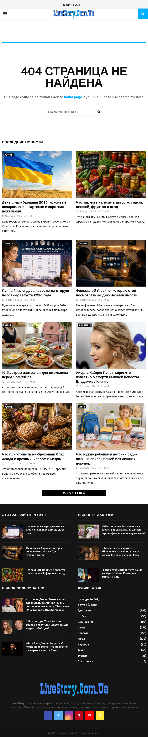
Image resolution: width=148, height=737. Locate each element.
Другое (82, 605)
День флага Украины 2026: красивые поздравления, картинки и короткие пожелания (34, 207)
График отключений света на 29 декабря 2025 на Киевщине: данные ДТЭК (122, 573)
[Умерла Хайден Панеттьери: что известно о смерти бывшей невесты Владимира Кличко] (111, 345)
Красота (9, 243)
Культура (9, 155)
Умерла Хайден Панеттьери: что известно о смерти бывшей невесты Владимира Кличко (107, 377)
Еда (80, 155)
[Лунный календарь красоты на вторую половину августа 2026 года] (37, 263)
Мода (81, 638)
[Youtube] (89, 715)
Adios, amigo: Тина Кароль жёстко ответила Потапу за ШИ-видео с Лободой (47, 625)
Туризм (82, 655)
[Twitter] (58, 715)
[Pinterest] (79, 715)
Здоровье (84, 610)
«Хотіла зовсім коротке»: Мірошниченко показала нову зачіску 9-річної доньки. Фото (120, 551)
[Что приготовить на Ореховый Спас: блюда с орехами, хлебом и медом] (37, 426)
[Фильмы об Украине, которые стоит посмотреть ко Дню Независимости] (111, 263)
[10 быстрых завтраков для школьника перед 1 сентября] (37, 345)
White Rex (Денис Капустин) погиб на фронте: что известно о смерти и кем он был (47, 647)
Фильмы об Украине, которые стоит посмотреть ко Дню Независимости (107, 292)
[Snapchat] (100, 715)
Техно (81, 650)
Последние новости (22, 142)
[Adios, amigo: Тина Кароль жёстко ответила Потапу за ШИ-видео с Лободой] (12, 627)
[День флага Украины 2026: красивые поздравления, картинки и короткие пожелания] (37, 174)
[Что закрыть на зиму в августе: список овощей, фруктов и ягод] (111, 174)
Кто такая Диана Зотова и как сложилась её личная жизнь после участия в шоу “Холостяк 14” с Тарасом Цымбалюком (47, 605)
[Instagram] (69, 715)
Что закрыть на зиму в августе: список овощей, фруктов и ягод (109, 204)
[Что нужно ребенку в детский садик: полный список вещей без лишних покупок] (111, 426)
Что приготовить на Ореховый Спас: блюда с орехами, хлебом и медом (34, 456)
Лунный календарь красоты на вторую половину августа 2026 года (35, 292)
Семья (8, 325)
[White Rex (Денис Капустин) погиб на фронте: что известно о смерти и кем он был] (12, 649)
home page (73, 97)
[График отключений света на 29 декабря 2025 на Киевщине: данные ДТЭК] (88, 575)
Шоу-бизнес (85, 325)
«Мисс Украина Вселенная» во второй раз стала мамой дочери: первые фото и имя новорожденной (123, 530)
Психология (85, 661)
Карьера (83, 644)
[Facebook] (48, 715)
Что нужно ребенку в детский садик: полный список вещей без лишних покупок (107, 459)
